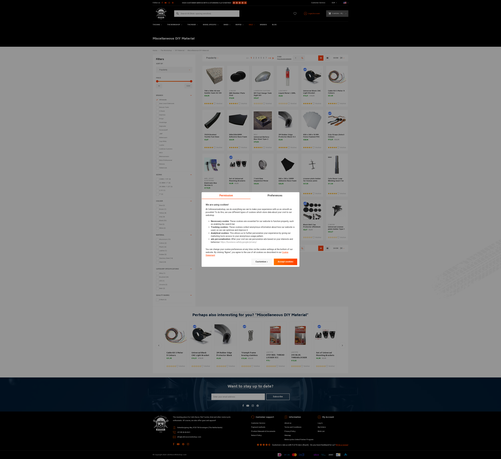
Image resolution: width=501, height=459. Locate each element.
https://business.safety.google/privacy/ (238, 242)
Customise (260, 261)
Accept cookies (285, 261)
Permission (226, 195)
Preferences (275, 195)
